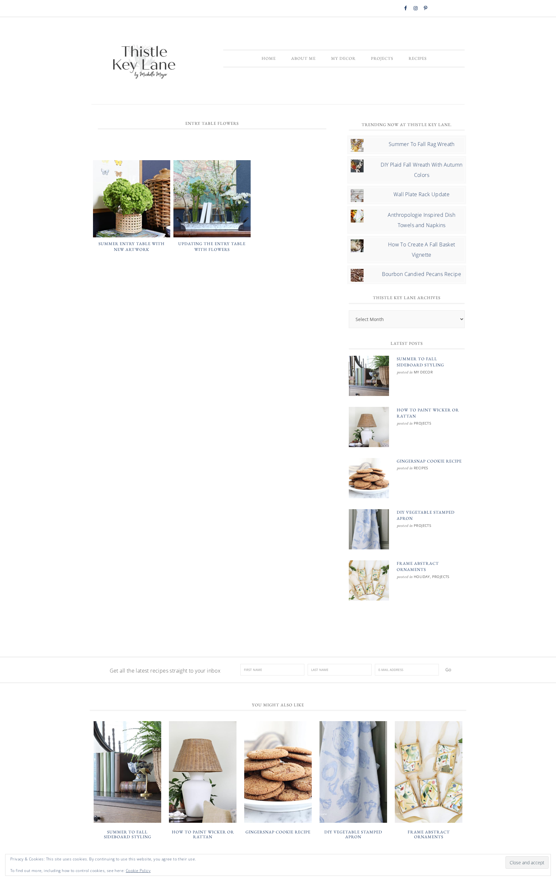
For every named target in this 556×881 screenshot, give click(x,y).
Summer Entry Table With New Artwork (131, 246)
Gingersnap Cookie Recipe (429, 461)
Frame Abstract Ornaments (429, 834)
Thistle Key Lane (144, 62)
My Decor (423, 372)
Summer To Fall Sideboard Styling (127, 834)
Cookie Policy (138, 870)
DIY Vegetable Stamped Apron (353, 834)
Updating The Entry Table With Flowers (212, 246)
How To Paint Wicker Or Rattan (203, 834)
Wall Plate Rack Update (421, 194)
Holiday (422, 576)
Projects (422, 423)
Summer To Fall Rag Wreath (422, 144)
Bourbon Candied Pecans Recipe (421, 274)
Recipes (421, 467)
